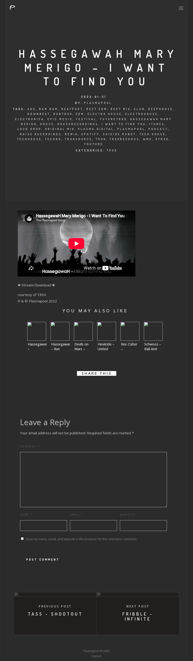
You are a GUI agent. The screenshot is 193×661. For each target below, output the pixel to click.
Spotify (90, 134)
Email (76, 514)
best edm (96, 109)
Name (26, 514)
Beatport (72, 109)
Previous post (55, 606)
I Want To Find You (124, 124)
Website (128, 514)
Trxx (101, 139)
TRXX (112, 150)
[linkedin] (91, 388)
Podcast (158, 129)
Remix (71, 134)
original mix (60, 129)
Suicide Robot (119, 134)
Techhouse (29, 139)
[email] (123, 388)
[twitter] (80, 388)
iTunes (157, 124)
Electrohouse (141, 114)
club (139, 109)
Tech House (152, 134)
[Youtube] (96, 642)
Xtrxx (162, 139)
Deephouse (160, 109)
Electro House (105, 114)
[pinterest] (101, 388)
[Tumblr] (79, 642)
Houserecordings (77, 124)
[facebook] (70, 388)
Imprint (96, 656)
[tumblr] (112, 388)
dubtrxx (62, 114)
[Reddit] (105, 642)
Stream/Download (36, 285)
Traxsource (78, 139)
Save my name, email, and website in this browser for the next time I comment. (81, 539)
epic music (60, 119)
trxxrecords (124, 139)
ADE (32, 109)
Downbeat (39, 114)
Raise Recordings (41, 134)
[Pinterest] (123, 642)
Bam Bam (48, 109)
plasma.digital (96, 129)
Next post (137, 606)
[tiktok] (131, 642)
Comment (30, 446)
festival (86, 119)
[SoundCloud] (114, 642)
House (47, 124)
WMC (147, 139)
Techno (53, 139)
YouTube (93, 144)
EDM (80, 114)
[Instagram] (88, 642)
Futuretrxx (113, 119)
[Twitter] (70, 642)
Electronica (29, 119)
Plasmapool (98, 103)
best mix (121, 109)
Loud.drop (29, 129)
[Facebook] (62, 642)
